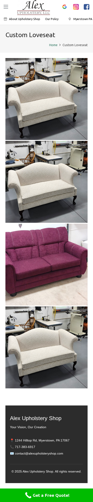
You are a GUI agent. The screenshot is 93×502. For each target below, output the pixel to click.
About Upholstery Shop (24, 18)
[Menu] (6, 6)
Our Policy (51, 18)
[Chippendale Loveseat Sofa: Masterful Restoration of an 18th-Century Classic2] (46, 99)
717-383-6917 (25, 447)
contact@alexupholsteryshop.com (39, 453)
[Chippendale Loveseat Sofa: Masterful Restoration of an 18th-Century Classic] (46, 182)
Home (53, 45)
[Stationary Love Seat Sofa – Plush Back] (46, 265)
